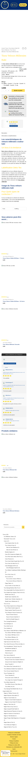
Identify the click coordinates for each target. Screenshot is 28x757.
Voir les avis (13, 126)
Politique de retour (14, 743)
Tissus (6, 48)
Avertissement (14, 751)
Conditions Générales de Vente (14, 734)
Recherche (6, 524)
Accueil (3, 48)
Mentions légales (14, 736)
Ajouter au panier (18, 90)
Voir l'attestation (10, 363)
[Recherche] (23, 527)
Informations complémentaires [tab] (9, 135)
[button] (23, 5)
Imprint (14, 749)
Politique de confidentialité (14, 732)
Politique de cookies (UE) (14, 745)
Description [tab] (4, 133)
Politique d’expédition (14, 741)
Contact (14, 738)
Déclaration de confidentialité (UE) (14, 747)
